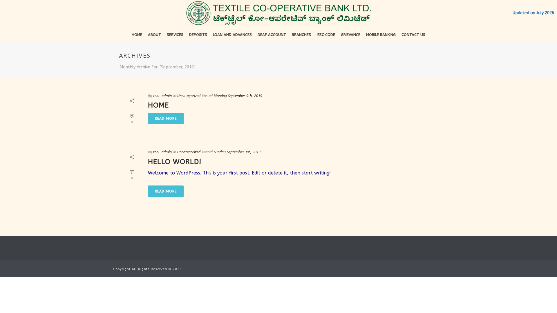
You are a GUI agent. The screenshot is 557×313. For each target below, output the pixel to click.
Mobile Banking (381, 34)
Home (137, 34)
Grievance (350, 34)
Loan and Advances (232, 34)
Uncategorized (188, 96)
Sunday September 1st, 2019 (237, 152)
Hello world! (174, 162)
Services (175, 34)
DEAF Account (272, 34)
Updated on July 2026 (533, 12)
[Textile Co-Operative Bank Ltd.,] (279, 13)
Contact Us (413, 34)
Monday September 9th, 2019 (238, 96)
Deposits (198, 34)
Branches (301, 34)
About (154, 34)
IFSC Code (326, 34)
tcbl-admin (162, 96)
